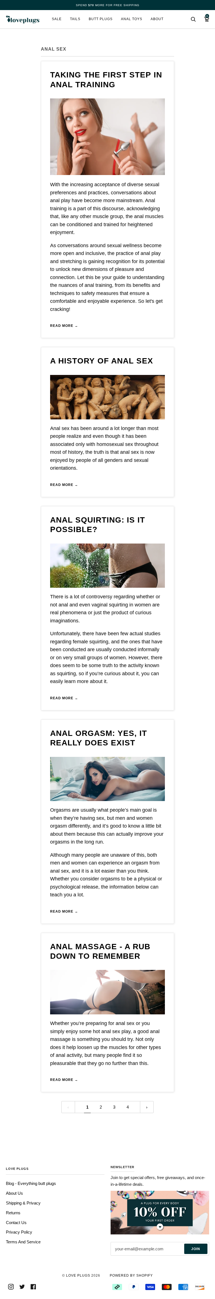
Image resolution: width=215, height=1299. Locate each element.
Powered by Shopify (131, 1275)
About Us (14, 1193)
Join (195, 1249)
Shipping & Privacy (23, 1203)
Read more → (64, 326)
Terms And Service (23, 1241)
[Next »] (147, 1107)
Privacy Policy (19, 1232)
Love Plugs (78, 1275)
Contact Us (16, 1222)
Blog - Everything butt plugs (31, 1183)
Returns (13, 1212)
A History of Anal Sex (101, 360)
